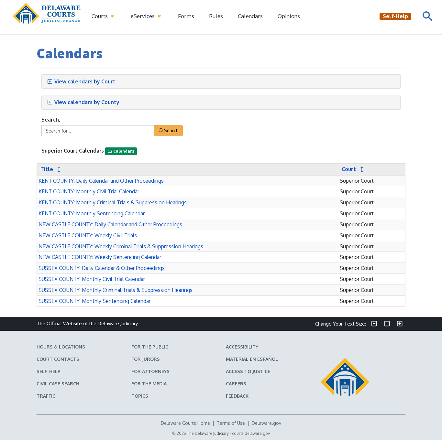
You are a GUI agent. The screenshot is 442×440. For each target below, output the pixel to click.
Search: (50, 119)
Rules (216, 16)
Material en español (252, 359)
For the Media (149, 383)
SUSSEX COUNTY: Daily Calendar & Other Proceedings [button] (102, 268)
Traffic (46, 396)
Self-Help (49, 371)
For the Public (149, 346)
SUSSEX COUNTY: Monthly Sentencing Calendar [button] (94, 301)
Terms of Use (231, 423)
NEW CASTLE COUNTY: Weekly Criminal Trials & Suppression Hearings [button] (121, 246)
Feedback (237, 396)
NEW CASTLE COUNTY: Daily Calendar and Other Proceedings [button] (110, 224)
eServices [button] (143, 16)
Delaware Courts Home (185, 423)
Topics (139, 396)
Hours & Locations (61, 346)
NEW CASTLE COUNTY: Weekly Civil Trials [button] (88, 235)
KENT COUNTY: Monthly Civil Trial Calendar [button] (89, 191)
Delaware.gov (266, 423)
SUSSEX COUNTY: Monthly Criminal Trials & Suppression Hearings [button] (116, 290)
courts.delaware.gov (251, 433)
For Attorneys (150, 371)
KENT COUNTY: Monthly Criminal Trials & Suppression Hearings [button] (113, 202)
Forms (186, 16)
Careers (236, 383)
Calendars (250, 16)
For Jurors (145, 359)
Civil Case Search (58, 383)
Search (171, 130)
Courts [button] (100, 16)
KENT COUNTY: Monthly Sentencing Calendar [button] (92, 213)
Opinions (289, 16)
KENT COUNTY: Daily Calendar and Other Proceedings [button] (101, 180)
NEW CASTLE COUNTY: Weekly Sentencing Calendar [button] (100, 257)
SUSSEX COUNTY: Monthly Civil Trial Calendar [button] (92, 279)
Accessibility (242, 346)
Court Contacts (58, 359)
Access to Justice (248, 371)
